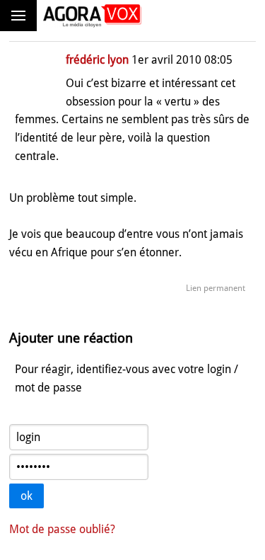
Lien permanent (215, 288)
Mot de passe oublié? (62, 529)
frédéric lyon (97, 60)
